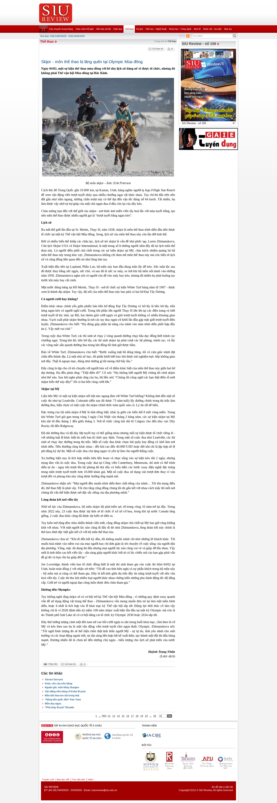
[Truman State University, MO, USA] (169, 760)
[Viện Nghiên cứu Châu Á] (103, 736)
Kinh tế (197, 29)
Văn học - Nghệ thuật (156, 29)
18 (137, 716)
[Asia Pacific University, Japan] (187, 760)
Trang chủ (159, 41)
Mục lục (228, 29)
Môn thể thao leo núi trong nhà (62, 695)
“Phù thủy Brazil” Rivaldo (59, 707)
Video (90, 779)
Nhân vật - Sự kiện (212, 29)
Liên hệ (228, 787)
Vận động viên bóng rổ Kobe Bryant (65, 691)
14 (118, 716)
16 (127, 716)
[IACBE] (151, 735)
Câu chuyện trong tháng (61, 29)
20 (146, 716)
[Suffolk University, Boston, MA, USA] (225, 760)
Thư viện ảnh (78, 779)
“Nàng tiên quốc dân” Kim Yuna (63, 699)
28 (154, 716)
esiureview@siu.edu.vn (104, 790)
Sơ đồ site (217, 787)
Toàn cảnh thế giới (84, 29)
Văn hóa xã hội (103, 29)
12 (109, 716)
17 (132, 716)
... (100, 716)
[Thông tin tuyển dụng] (208, 138)
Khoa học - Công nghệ (180, 29)
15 (123, 716)
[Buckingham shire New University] (206, 760)
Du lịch (139, 29)
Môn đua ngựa (53, 703)
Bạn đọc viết (63, 779)
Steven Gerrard (54, 679)
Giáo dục (117, 29)
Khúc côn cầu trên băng (58, 683)
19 (141, 716)
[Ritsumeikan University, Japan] (150, 760)
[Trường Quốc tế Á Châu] (72, 736)
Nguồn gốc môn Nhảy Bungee (62, 687)
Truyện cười (48, 779)
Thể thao (129, 29)
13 (113, 716)
